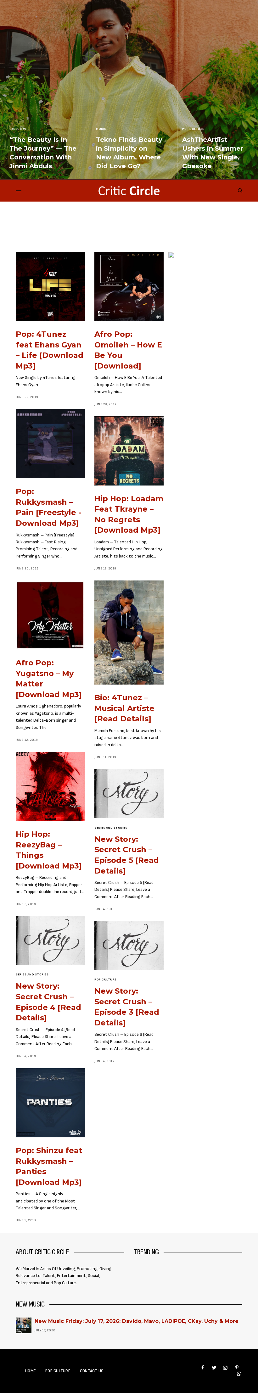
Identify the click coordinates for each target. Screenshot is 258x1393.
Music (101, 129)
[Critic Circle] (129, 190)
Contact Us (92, 1371)
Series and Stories (110, 828)
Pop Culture (193, 129)
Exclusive (18, 129)
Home (30, 1371)
